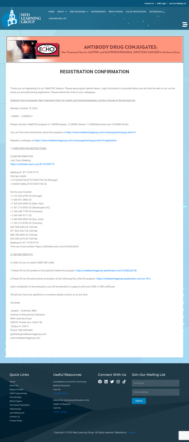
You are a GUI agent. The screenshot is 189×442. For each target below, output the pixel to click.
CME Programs (77, 11)
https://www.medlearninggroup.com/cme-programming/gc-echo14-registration (76, 140)
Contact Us (15, 416)
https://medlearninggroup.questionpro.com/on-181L (123, 278)
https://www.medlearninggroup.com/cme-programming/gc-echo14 (101, 132)
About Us (14, 385)
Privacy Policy (16, 420)
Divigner (131, 432)
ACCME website (60, 393)
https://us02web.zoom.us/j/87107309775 (32, 164)
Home (51, 11)
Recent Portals (16, 389)
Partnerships (98, 11)
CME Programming (18, 393)
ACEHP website (60, 412)
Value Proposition (136, 11)
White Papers (116, 11)
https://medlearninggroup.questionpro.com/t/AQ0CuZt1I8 (106, 270)
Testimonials (156, 11)
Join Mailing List (57, 18)
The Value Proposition (20, 405)
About (60, 11)
